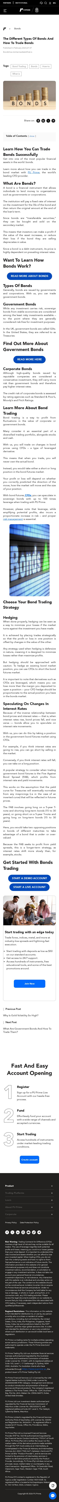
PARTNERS (7, 3)
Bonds (34, 66)
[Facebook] (38, 121)
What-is (16, 73)
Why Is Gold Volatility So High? (20, 1015)
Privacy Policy (11, 1222)
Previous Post (13, 1009)
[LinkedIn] (43, 121)
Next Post (11, 1022)
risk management (13, 519)
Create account (29, 1159)
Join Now (30, 983)
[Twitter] (48, 121)
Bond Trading (19, 66)
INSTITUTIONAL (21, 3)
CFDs (27, 495)
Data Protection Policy (29, 1222)
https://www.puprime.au (34, 1369)
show (32, 136)
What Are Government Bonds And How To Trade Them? (27, 1030)
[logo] (31, 10)
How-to (46, 66)
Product (9, 1185)
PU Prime (33, 172)
